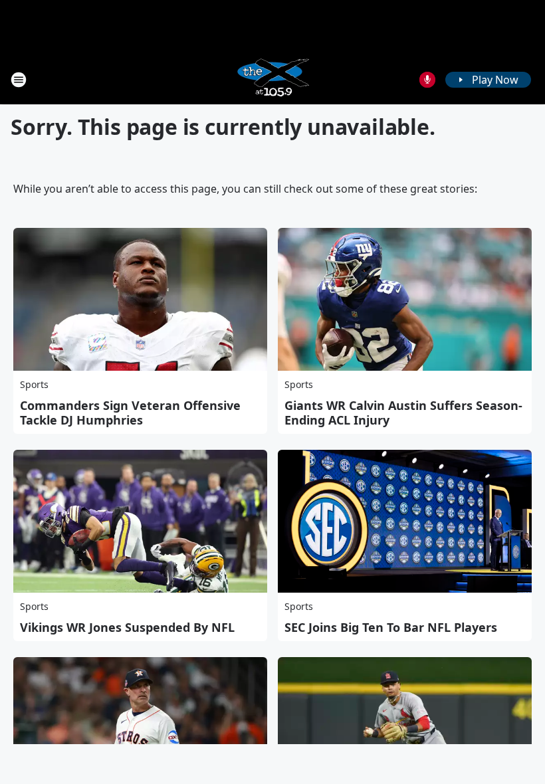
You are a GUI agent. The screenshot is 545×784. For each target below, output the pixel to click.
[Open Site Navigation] (19, 80)
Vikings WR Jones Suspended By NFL (127, 627)
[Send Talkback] (427, 80)
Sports (34, 384)
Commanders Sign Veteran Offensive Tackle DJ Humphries (130, 412)
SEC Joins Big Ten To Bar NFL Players (390, 627)
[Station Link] (272, 79)
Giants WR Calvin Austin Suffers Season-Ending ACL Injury (403, 412)
